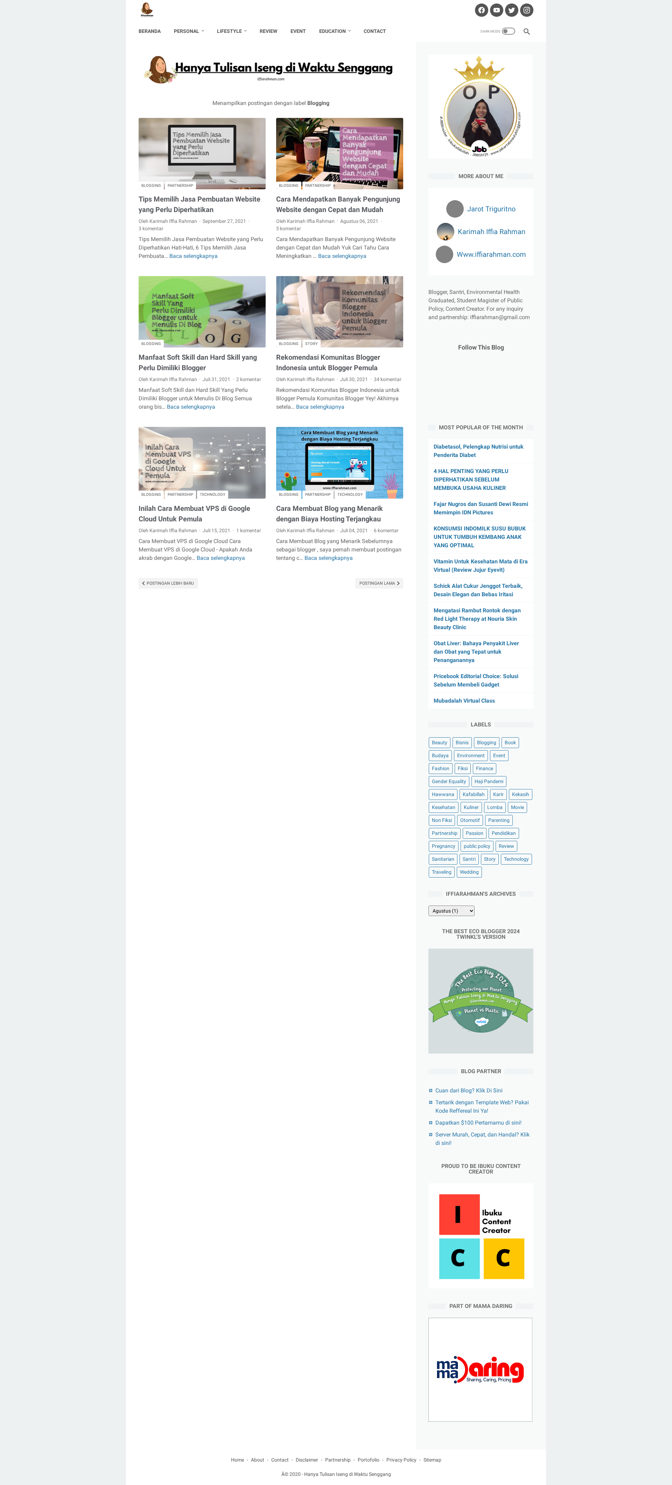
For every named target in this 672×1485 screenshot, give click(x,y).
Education (332, 31)
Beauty (439, 742)
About (257, 1460)
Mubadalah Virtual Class (464, 700)
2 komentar (248, 379)
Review (268, 31)
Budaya (440, 755)
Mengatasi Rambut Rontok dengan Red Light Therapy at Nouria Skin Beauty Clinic (477, 619)
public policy (477, 846)
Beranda (150, 31)
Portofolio (368, 1460)
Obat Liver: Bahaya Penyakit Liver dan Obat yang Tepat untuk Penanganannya (476, 651)
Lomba (495, 807)
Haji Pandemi (489, 781)
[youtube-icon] (495, 10)
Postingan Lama (377, 583)
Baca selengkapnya (193, 256)
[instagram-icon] (525, 10)
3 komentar (151, 228)
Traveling (441, 872)
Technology (212, 494)
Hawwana (443, 794)
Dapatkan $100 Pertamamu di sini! (478, 1122)
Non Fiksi (442, 820)
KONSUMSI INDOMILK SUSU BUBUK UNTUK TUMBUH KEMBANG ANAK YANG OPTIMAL (480, 537)
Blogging (151, 185)
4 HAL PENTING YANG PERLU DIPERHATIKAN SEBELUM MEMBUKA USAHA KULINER (471, 479)
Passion (474, 833)
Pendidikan (504, 833)
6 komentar (386, 530)
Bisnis (462, 742)
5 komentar (288, 228)
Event (298, 31)
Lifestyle (229, 31)
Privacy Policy (401, 1460)
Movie (517, 807)
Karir (498, 794)
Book (510, 742)
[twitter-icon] (510, 10)
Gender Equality (449, 781)
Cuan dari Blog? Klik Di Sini (469, 1090)
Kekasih (520, 794)
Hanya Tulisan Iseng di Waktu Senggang (347, 1474)
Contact (375, 31)
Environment (471, 755)
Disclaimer (307, 1460)
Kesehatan (443, 807)
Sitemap (432, 1460)
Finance (484, 768)
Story (311, 344)
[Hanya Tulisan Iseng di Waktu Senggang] (151, 10)
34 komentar (387, 379)
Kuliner (471, 807)
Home (237, 1460)
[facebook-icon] (480, 10)
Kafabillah (474, 794)
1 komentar (248, 530)
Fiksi (463, 768)
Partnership (180, 185)
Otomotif (470, 820)
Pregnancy (443, 846)
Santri (469, 859)
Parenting (499, 820)
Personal (186, 31)
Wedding (469, 872)
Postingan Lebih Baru (170, 583)
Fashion (440, 768)
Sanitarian (443, 859)
